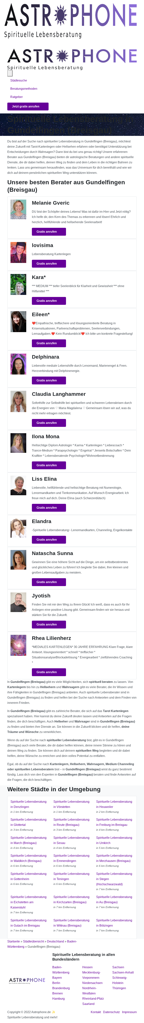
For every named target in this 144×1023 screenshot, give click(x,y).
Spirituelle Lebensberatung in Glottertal (28, 822)
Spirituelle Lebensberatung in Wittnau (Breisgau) (71, 923)
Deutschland (55, 941)
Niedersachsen (92, 983)
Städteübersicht (33, 941)
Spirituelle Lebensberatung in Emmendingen (71, 858)
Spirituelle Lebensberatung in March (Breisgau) (28, 840)
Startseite (13, 941)
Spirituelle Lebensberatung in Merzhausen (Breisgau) (114, 858)
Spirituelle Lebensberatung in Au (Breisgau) (114, 899)
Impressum (129, 1012)
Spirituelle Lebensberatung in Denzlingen (28, 804)
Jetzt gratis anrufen (26, 106)
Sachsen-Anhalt (123, 972)
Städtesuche (18, 80)
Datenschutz (111, 1012)
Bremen (57, 993)
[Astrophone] (70, 20)
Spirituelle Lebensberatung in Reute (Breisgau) (71, 822)
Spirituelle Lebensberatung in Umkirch (114, 840)
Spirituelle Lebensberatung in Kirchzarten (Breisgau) (71, 899)
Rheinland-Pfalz (93, 998)
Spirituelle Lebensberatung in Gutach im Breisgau (28, 923)
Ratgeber (16, 96)
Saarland (88, 1003)
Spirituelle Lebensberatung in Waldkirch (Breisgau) (28, 858)
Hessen (87, 967)
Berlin (56, 983)
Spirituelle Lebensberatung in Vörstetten (71, 804)
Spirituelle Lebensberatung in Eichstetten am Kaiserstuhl (28, 902)
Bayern (57, 977)
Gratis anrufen (47, 231)
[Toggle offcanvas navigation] (10, 73)
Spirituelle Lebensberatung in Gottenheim (28, 876)
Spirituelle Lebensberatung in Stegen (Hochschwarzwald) (114, 879)
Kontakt (96, 1012)
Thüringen (119, 988)
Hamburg (58, 998)
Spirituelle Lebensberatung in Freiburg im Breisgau (114, 822)
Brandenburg (61, 988)
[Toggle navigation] (9, 43)
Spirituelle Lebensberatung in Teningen (71, 876)
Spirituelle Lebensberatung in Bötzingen (114, 923)
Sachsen (118, 967)
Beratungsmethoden (24, 88)
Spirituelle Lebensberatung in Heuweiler (114, 804)
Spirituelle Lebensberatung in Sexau (71, 840)
